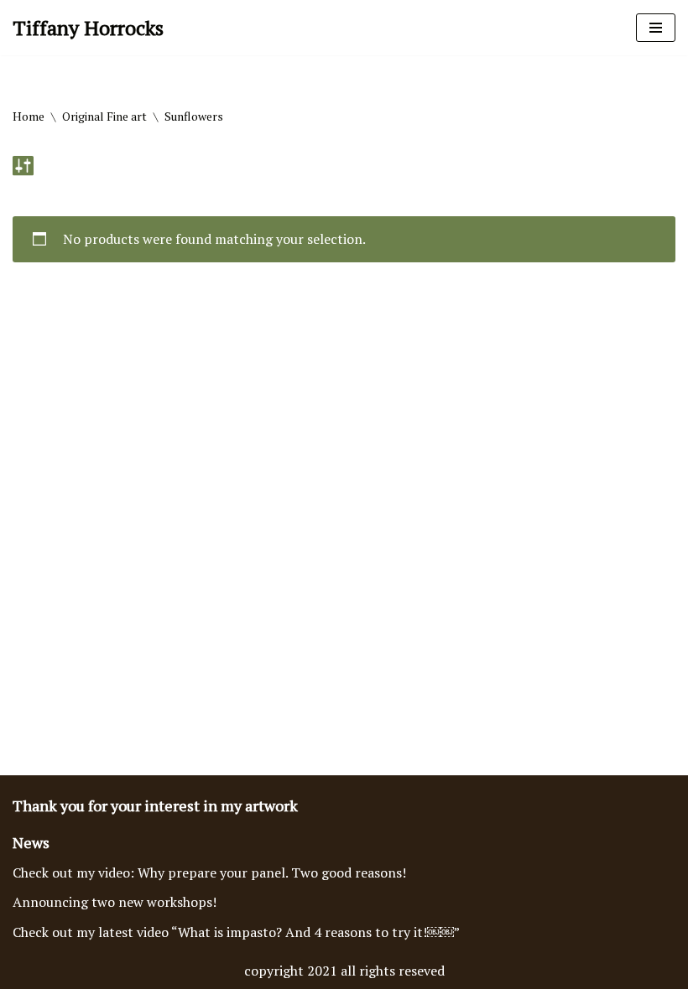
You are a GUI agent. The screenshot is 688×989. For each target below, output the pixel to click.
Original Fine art (104, 116)
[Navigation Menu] (655, 27)
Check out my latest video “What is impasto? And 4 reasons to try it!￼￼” (236, 932)
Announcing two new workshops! (114, 902)
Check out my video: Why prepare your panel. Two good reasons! (209, 872)
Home (28, 116)
